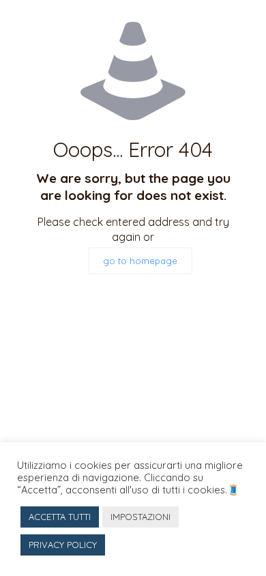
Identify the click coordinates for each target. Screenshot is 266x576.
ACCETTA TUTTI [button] (60, 516)
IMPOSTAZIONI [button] (140, 516)
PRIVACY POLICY (63, 544)
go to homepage (140, 260)
